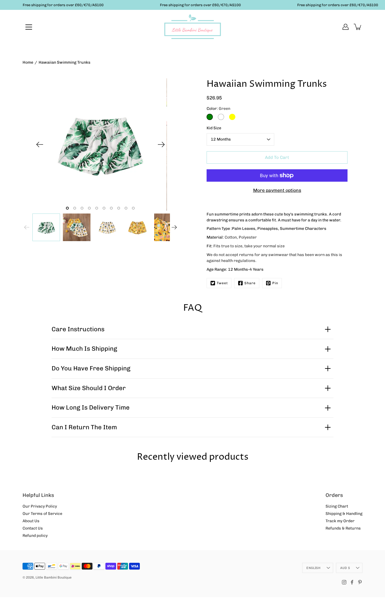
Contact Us (33, 528)
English (313, 568)
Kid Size (214, 128)
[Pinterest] (359, 582)
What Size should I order (89, 388)
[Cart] (357, 26)
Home (28, 62)
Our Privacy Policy (40, 506)
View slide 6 (104, 208)
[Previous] (39, 144)
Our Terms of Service (42, 513)
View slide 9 (126, 208)
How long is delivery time (91, 407)
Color (218, 108)
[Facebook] (352, 582)
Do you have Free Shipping (91, 368)
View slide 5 (96, 208)
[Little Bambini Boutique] (192, 27)
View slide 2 (74, 208)
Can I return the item (84, 427)
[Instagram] (344, 582)
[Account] (345, 26)
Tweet (222, 283)
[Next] (161, 144)
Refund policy (35, 535)
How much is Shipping (84, 348)
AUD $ (345, 568)
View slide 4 (89, 208)
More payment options (277, 190)
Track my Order (340, 521)
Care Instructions (78, 329)
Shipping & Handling (344, 513)
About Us (31, 521)
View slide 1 (67, 208)
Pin (275, 283)
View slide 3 (82, 208)
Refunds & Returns (343, 528)
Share (250, 283)
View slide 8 (118, 208)
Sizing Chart (337, 506)
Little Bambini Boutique (54, 577)
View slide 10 (133, 208)
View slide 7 (111, 208)
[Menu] (29, 27)
